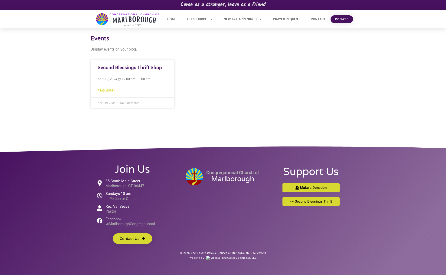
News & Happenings (240, 19)
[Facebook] (99, 221)
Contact (318, 19)
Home (172, 19)
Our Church (197, 19)
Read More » (106, 90)
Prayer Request (286, 19)
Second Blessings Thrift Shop (130, 67)
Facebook (113, 219)
